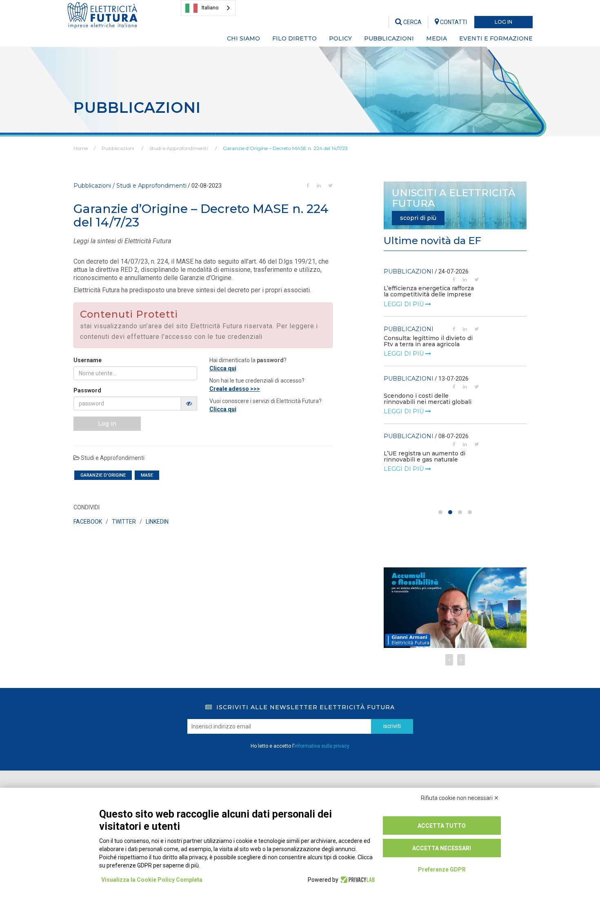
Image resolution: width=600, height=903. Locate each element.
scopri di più (418, 218)
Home (80, 148)
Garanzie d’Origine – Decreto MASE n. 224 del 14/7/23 (285, 148)
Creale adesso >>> (234, 388)
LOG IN (503, 22)
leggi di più (404, 304)
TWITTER (124, 521)
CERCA (412, 22)
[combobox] (208, 8)
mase (147, 475)
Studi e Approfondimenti (178, 148)
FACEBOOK (87, 521)
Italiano (210, 7)
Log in (107, 423)
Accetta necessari (441, 848)
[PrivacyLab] (356, 880)
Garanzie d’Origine (103, 475)
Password (87, 390)
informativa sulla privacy (321, 746)
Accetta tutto (442, 825)
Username (87, 360)
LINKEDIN (157, 521)
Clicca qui (222, 368)
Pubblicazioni (118, 148)
